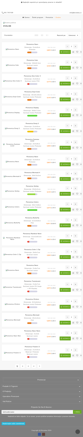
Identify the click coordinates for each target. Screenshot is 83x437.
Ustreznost (74, 35)
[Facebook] (39, 434)
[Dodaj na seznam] (77, 52)
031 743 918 (8, 12)
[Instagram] (43, 434)
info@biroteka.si (75, 12)
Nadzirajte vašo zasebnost (13, 423)
